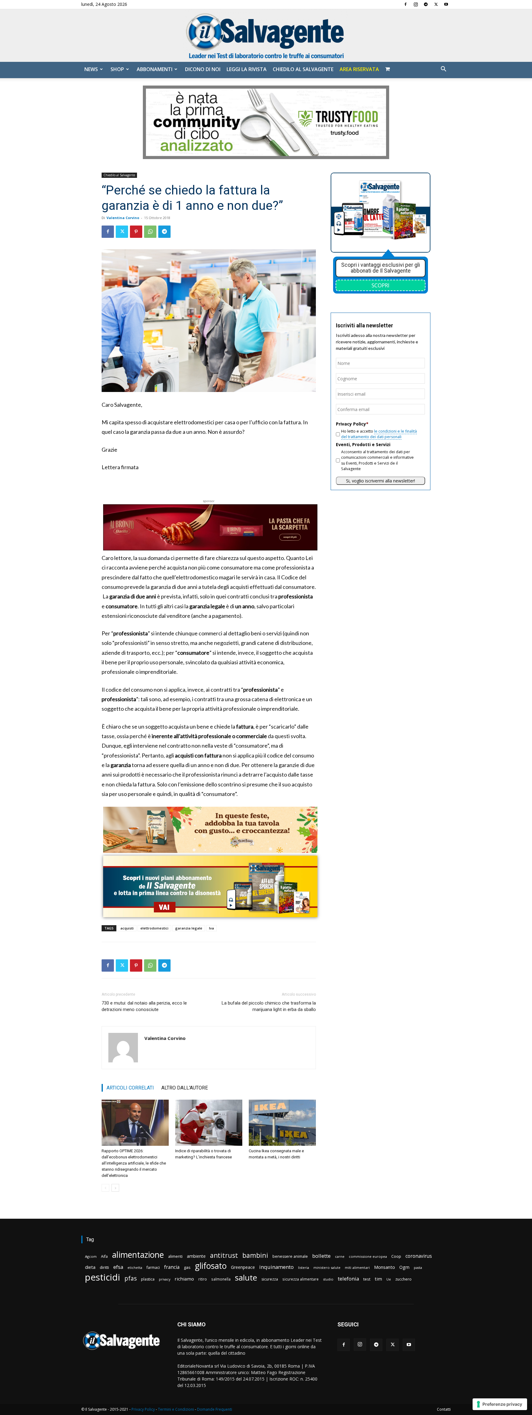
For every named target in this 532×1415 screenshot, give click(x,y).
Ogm (404, 1267)
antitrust (224, 1255)
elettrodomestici (154, 928)
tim (378, 1279)
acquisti (127, 928)
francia (171, 1267)
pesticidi (102, 1277)
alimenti (175, 1256)
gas (187, 1267)
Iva (211, 928)
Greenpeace (243, 1267)
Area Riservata (359, 69)
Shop (117, 69)
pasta (418, 1267)
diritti (104, 1267)
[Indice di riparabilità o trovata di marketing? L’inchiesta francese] (208, 1123)
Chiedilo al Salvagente (303, 69)
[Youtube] (446, 4)
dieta (90, 1267)
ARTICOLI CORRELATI (130, 1088)
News (91, 69)
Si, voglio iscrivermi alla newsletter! (380, 481)
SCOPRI (380, 285)
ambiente (196, 1256)
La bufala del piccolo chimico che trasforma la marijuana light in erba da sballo (269, 1006)
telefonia (348, 1278)
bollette (321, 1256)
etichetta (134, 1267)
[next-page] (115, 1188)
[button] (443, 70)
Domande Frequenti (214, 1409)
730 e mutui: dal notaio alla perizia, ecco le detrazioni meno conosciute (144, 1006)
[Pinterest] (136, 232)
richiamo (184, 1279)
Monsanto (384, 1267)
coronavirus (418, 1256)
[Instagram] (415, 4)
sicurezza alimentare (300, 1279)
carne (340, 1256)
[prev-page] (105, 1188)
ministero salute (327, 1267)
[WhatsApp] (150, 232)
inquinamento (276, 1267)
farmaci (153, 1267)
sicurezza (269, 1279)
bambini (255, 1255)
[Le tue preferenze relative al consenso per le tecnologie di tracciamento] (500, 1404)
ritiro (202, 1279)
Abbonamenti (154, 69)
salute (246, 1277)
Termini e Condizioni (176, 1409)
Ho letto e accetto (379, 434)
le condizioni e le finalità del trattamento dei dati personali (379, 434)
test (366, 1279)
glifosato (211, 1266)
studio (328, 1279)
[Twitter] (436, 4)
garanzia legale (188, 928)
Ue (388, 1279)
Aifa (104, 1256)
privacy (164, 1279)
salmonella (221, 1279)
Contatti (444, 1409)
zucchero (403, 1279)
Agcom (91, 1256)
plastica (148, 1279)
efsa (118, 1267)
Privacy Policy (143, 1409)
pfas (130, 1278)
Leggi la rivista (247, 69)
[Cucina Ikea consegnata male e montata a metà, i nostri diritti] (282, 1123)
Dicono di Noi (202, 69)
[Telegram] (425, 4)
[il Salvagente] (266, 35)
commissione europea (368, 1256)
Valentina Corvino (123, 217)
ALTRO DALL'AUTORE (184, 1088)
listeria (303, 1267)
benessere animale (290, 1256)
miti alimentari (357, 1267)
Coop (396, 1256)
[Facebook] (405, 4)
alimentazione (138, 1254)
